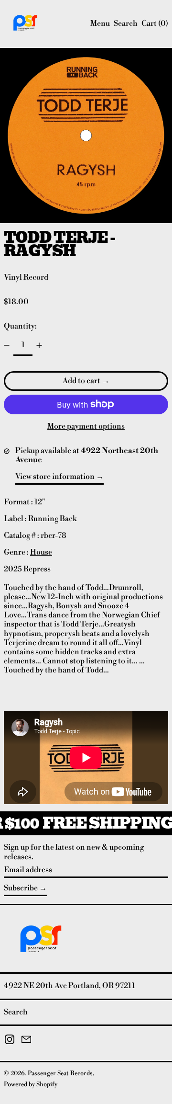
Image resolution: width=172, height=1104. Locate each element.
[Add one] (39, 345)
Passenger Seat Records (60, 1073)
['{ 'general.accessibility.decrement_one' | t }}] (6, 345)
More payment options (86, 426)
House (41, 552)
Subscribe (21, 888)
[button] (126, 23)
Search (16, 1012)
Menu (100, 23)
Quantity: (20, 326)
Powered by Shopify (30, 1084)
